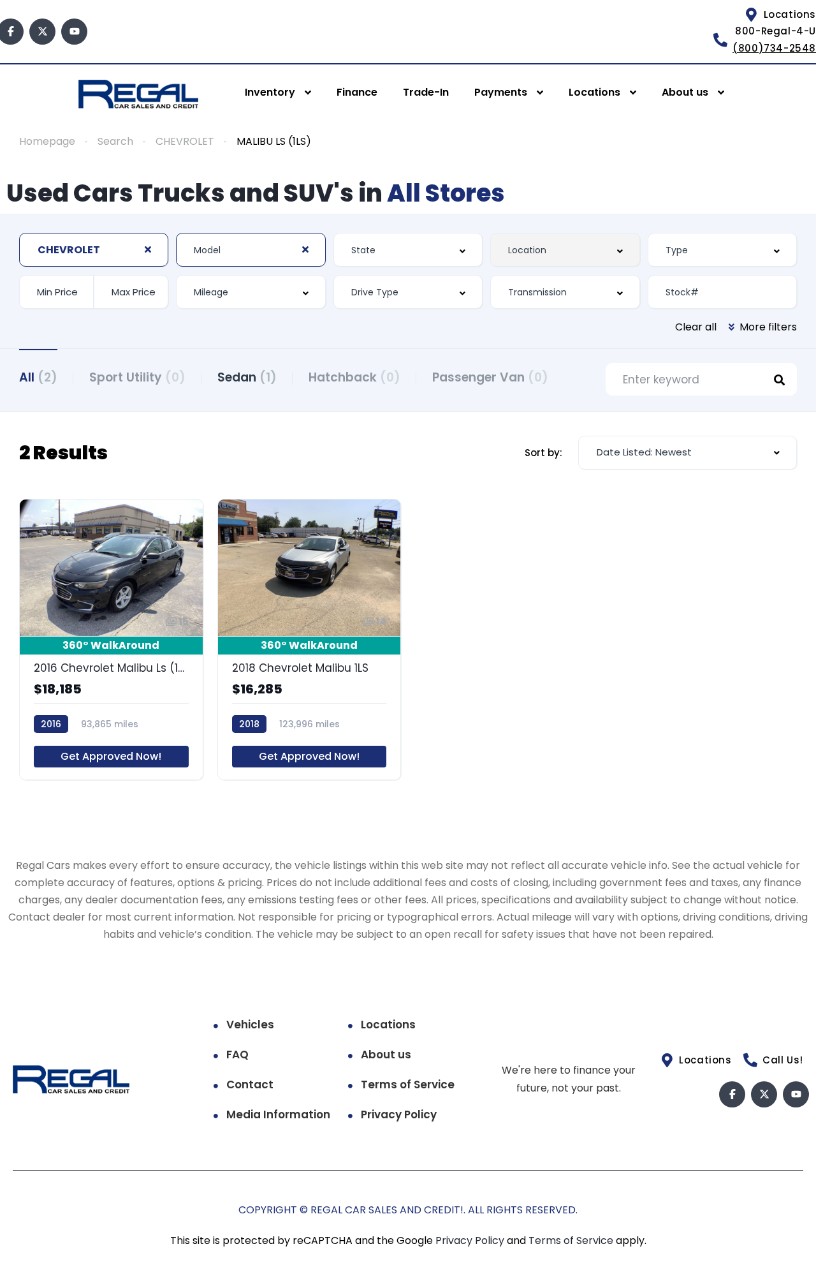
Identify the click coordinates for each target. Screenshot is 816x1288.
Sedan (247, 377)
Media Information (278, 1114)
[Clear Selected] (147, 249)
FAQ (237, 1054)
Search (115, 141)
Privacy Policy (399, 1114)
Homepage (47, 141)
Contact (249, 1084)
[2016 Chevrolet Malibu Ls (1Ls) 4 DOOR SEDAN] (111, 640)
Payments (500, 92)
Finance (357, 92)
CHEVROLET (185, 141)
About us (685, 92)
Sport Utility (137, 377)
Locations (594, 92)
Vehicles (250, 1024)
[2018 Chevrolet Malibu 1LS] (309, 640)
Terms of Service (408, 1084)
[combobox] (93, 250)
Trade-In (426, 92)
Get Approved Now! (111, 756)
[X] (42, 32)
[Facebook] (732, 1094)
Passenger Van (490, 377)
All (38, 377)
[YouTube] (74, 32)
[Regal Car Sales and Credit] (138, 93)
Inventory (270, 92)
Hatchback (354, 377)
